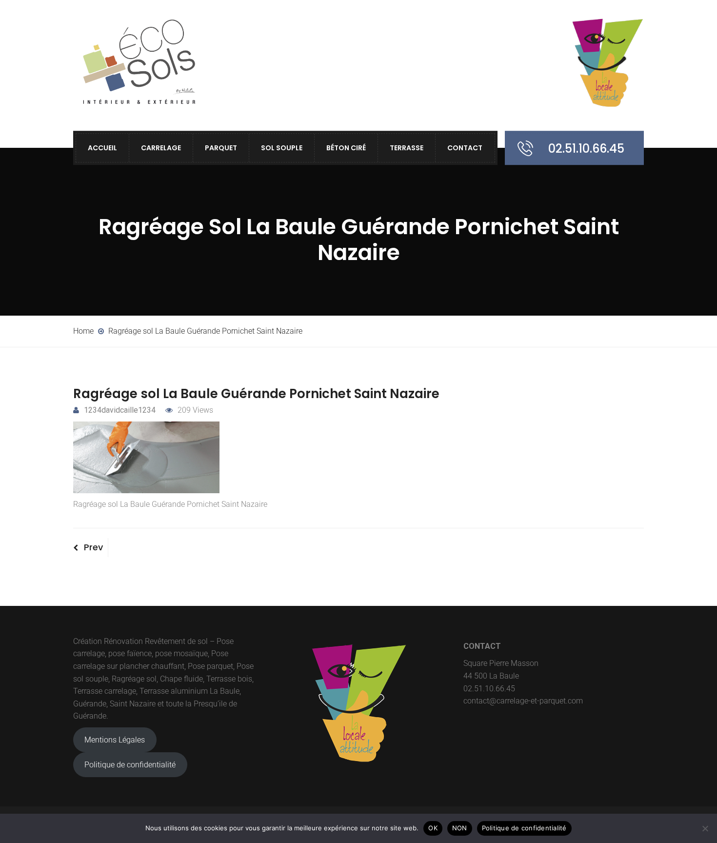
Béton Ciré (346, 148)
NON (459, 828)
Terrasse (406, 148)
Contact (464, 148)
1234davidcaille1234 (120, 410)
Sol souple (281, 148)
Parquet (221, 148)
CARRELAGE (161, 148)
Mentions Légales (114, 739)
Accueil (102, 148)
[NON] (705, 828)
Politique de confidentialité (130, 764)
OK (433, 828)
